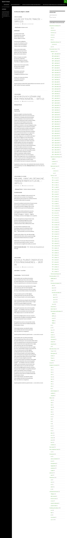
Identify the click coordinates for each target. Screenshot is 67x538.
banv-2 (54, 297)
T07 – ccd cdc (54, 191)
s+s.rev (52, 500)
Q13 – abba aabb (55, 81)
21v (51, 386)
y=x (52, 168)
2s (51, 416)
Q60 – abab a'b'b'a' (55, 147)
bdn (51, 512)
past (51, 475)
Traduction (52, 477)
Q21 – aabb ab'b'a (55, 98)
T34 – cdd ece (54, 255)
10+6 (52, 28)
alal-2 (54, 294)
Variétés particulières (54, 507)
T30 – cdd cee (54, 245)
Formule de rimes (53, 49)
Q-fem (52, 355)
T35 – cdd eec (54, 257)
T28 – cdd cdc (55, 241)
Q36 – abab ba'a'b (55, 114)
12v (51, 372)
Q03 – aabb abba (55, 58)
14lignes (52, 493)
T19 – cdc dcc (54, 220)
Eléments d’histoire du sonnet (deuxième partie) (31, 4)
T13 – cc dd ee (55, 205)
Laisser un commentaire (28, 23)
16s (51, 411)
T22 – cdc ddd (55, 227)
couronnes (53, 517)
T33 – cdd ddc (55, 252)
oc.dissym (54, 161)
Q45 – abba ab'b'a (55, 121)
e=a (54, 173)
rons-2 (54, 301)
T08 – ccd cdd (55, 194)
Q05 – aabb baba (55, 63)
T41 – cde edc (54, 271)
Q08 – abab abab (55, 70)
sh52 (52, 486)
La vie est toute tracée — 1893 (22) (28, 20)
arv (51, 510)
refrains (52, 337)
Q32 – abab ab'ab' (55, 105)
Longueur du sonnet (54, 365)
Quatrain (52, 51)
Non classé (52, 447)
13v (51, 374)
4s (51, 421)
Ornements (52, 454)
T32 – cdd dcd (55, 250)
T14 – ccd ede (54, 208)
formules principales (55, 283)
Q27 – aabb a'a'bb (55, 102)
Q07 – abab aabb (55, 67)
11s (51, 400)
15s (51, 409)
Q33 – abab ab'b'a (55, 107)
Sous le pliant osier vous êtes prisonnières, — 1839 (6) (28, 262)
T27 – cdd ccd (55, 238)
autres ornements (54, 458)
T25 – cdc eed (54, 234)
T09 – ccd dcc (54, 196)
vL (51, 451)
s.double (20, 16)
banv (53, 287)
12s (51, 402)
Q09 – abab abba (55, 72)
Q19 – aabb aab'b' (55, 95)
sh (51, 484)
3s (51, 419)
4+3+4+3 (52, 30)
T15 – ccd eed (54, 210)
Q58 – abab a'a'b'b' (55, 142)
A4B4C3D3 (53, 278)
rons (53, 304)
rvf (51, 479)
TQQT (53, 320)
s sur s (52, 519)
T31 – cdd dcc (55, 248)
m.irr (52, 435)
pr (51, 327)
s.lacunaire (53, 339)
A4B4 (53, 159)
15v (51, 376)
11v (51, 369)
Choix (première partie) (15, 4)
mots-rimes (53, 308)
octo (52, 440)
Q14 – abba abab (55, 84)
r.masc (52, 334)
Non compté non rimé (54, 449)
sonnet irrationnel (54, 503)
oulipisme (53, 468)
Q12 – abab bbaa (55, 79)
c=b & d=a (55, 170)
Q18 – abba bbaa (55, 93)
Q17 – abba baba (55, 91)
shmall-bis (53, 344)
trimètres (53, 444)
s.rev (53, 318)
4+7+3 (52, 37)
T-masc (52, 360)
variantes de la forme (54, 491)
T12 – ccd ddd (55, 203)
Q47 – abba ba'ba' (55, 124)
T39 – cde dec (54, 266)
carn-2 (54, 299)
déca (52, 433)
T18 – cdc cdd (55, 217)
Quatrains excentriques (55, 156)
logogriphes (53, 465)
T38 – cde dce (54, 264)
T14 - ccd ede (23, 176)
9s (51, 430)
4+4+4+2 (52, 32)
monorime (53, 306)
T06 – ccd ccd (54, 189)
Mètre (51, 397)
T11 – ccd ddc (55, 201)
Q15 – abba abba (55, 86)
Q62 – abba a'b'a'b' (55, 152)
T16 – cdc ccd (54, 212)
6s (51, 426)
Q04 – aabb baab (55, 60)
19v (51, 383)
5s (51, 423)
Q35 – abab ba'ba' (55, 112)
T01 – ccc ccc (54, 177)
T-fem (52, 358)
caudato (52, 393)
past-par (51, 472)
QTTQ (53, 316)
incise (51, 362)
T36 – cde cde (54, 259)
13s (51, 404)
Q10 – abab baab (55, 74)
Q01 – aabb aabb (55, 53)
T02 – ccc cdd (54, 180)
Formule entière (53, 276)
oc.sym (53, 163)
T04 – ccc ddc (54, 184)
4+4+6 (52, 35)
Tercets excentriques (55, 273)
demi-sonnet (53, 496)
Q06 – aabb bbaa (55, 65)
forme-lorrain (53, 498)
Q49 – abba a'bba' (55, 128)
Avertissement (6, 4)
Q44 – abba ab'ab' (55, 119)
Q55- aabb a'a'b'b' (55, 135)
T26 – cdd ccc (54, 236)
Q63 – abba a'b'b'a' (55, 154)
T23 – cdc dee (54, 229)
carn (53, 290)
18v (51, 381)
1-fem (15, 16)
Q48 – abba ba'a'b (55, 126)
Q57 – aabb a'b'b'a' (55, 140)
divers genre (53, 353)
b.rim (52, 461)
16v (51, 379)
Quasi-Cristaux (6, 1)
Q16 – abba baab (55, 88)
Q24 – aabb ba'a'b (55, 100)
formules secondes (55, 292)
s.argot (52, 470)
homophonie (53, 463)
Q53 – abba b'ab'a (55, 133)
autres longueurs (54, 390)
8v (51, 388)
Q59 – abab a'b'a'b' (55, 145)
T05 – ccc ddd (55, 187)
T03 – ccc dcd (54, 182)
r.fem (52, 332)
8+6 (51, 39)
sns (51, 46)
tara (51, 442)
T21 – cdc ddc (55, 224)
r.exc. (52, 330)
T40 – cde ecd (54, 269)
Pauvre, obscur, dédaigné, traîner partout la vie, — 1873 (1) (29, 181)
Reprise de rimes (54, 166)
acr (51, 456)
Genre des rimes (53, 348)
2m (51, 414)
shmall (52, 341)
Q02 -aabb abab (55, 56)
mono (52, 437)
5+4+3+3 (54, 44)
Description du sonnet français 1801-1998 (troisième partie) (54, 4)
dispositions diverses (55, 42)
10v (51, 367)
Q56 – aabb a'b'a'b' (55, 138)
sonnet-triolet (53, 505)
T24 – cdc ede (54, 231)
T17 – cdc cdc (54, 215)
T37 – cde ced (54, 262)
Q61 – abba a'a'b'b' (55, 149)
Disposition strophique (54, 25)
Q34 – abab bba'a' (55, 109)
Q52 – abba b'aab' (55, 131)
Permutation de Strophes (56, 311)
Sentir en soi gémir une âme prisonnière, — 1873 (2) (29, 97)
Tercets (52, 175)
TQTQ (53, 323)
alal (52, 285)
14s (51, 407)
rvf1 (51, 482)
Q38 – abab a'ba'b (55, 117)
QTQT (53, 313)
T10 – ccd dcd (55, 198)
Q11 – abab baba (55, 77)
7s (17, 16)
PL (51, 325)
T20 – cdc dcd (55, 222)
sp (51, 346)
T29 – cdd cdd (55, 243)
